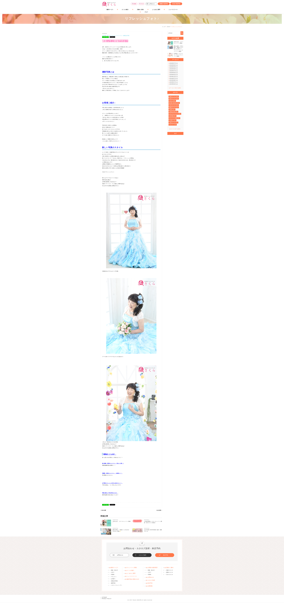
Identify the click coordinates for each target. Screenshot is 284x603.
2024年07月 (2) (174, 78)
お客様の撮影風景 (152, 567)
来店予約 (165, 555)
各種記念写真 (126, 35)
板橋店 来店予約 (164, 3)
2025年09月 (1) (174, 68)
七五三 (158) (172, 100)
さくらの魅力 (125, 9)
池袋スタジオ (169, 570)
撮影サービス (110, 9)
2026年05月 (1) (174, 65)
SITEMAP (104, 597)
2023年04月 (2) (174, 84)
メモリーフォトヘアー (116, 585)
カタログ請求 (142, 555)
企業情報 (150, 586)
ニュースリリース (173, 9)
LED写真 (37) (172, 116)
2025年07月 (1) (174, 70)
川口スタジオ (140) (173, 105)
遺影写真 (113, 583)
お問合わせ (152, 3)
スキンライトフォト (118, 35)
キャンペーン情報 (132, 567)
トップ (163, 26)
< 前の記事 (103, 510)
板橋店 (134, 3)
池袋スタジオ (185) (173, 96)
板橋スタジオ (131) (173, 107)
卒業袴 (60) (172, 109)
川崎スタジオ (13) (173, 122)
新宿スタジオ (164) (173, 98)
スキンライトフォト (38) (174, 113)
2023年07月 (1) (174, 82)
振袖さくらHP (108, 454)
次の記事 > (159, 510)
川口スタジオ (110, 35)
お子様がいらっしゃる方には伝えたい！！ (112, 483)
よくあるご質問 (156, 9)
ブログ (146, 12)
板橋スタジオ (169, 572)
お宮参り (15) (172, 120)
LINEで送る (105, 37)
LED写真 (104, 35)
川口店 (142, 3)
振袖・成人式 (114, 570)
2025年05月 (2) (174, 72)
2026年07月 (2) (174, 63)
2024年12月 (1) (174, 76)
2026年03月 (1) (174, 67)
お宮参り (113, 578)
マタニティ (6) (172, 124)
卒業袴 (112, 574)
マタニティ (114, 576)
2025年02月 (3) (174, 74)
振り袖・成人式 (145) (174, 103)
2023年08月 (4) (174, 80)
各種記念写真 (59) (173, 111)
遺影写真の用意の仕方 (133, 579)
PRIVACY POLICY (106, 598)
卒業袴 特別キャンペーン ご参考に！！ (112, 473)
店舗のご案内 (140, 9)
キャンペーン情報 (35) (174, 118)
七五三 (112, 572)
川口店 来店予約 (176, 3)
